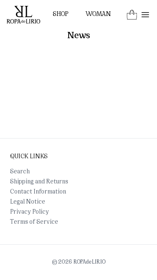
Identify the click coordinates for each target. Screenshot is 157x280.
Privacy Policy (29, 212)
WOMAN (98, 14)
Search (20, 172)
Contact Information (38, 192)
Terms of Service (34, 222)
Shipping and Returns (39, 182)
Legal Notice (27, 202)
